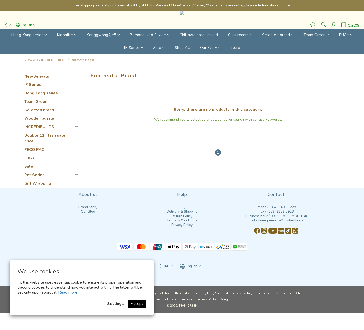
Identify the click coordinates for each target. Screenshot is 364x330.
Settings (115, 303)
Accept (137, 303)
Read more (67, 292)
